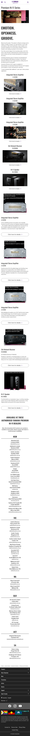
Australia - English (7, 697)
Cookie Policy (15, 730)
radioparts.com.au (15, 570)
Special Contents (14, 666)
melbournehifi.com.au (15, 565)
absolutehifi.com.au (15, 444)
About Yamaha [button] (4, 694)
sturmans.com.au (15, 500)
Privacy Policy (22, 727)
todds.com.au (15, 620)
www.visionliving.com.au (15, 652)
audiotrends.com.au (15, 536)
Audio (2, 666)
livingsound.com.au (15, 608)
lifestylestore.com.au (15, 483)
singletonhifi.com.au (15, 495)
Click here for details (14, 234)
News (2, 676)
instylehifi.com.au (15, 472)
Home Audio (7, 666)
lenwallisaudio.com (15, 478)
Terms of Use (14, 727)
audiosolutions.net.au (15, 461)
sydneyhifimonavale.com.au (15, 512)
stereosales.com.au (15, 614)
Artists (2, 683)
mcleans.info (15, 489)
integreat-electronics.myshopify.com (15, 639)
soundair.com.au (15, 553)
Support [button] (3, 690)
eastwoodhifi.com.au (15, 466)
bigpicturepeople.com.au (15, 548)
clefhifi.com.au (15, 559)
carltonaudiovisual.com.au (15, 542)
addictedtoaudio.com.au (15, 449)
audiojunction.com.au (15, 455)
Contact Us (7, 727)
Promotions (3, 680)
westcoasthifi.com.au (15, 584)
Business (3, 700)
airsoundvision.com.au (15, 603)
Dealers (2, 687)
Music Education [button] (4, 673)
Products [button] (3, 669)
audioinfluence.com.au (15, 525)
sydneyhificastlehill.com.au (15, 506)
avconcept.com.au (15, 625)
